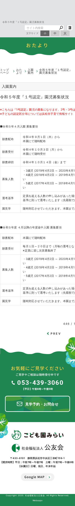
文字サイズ (32, 33)
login (70, 28)
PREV (56, 333)
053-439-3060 (40, 382)
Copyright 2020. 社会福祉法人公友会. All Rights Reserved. (37, 495)
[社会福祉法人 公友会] (38, 448)
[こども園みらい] (38, 435)
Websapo (38, 500)
